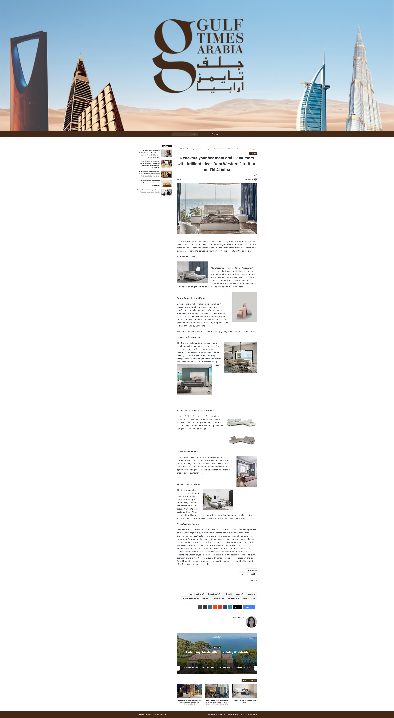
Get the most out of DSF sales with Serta (245, 701)
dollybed (227, 594)
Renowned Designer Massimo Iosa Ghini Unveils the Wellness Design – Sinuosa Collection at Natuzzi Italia (217, 702)
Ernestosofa (213, 594)
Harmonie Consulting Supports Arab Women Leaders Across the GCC (148, 191)
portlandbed (233, 598)
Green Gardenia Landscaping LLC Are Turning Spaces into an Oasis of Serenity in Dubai (189, 702)
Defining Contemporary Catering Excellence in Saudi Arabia (217, 652)
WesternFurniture (190, 598)
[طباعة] (200, 607)
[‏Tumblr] (225, 607)
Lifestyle (183, 149)
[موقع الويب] (242, 621)
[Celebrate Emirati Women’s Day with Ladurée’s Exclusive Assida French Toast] (166, 183)
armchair (250, 594)
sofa (205, 598)
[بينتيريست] (220, 607)
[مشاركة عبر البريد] (205, 607)
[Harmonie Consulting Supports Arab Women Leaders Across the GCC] (166, 192)
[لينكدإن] (230, 607)
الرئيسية (253, 149)
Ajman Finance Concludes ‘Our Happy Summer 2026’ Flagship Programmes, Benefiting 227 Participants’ (150, 164)
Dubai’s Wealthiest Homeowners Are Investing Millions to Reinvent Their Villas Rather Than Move (149, 173)
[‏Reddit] (215, 607)
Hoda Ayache (249, 179)
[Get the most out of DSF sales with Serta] (244, 691)
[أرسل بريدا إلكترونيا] (244, 179)
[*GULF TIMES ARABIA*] (197, 65)
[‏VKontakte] (210, 607)
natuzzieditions (196, 594)
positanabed (217, 598)
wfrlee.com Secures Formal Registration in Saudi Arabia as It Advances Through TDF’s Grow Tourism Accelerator (149, 154)
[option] (217, 653)
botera (239, 594)
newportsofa (248, 598)
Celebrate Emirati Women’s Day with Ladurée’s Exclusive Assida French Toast (150, 183)
